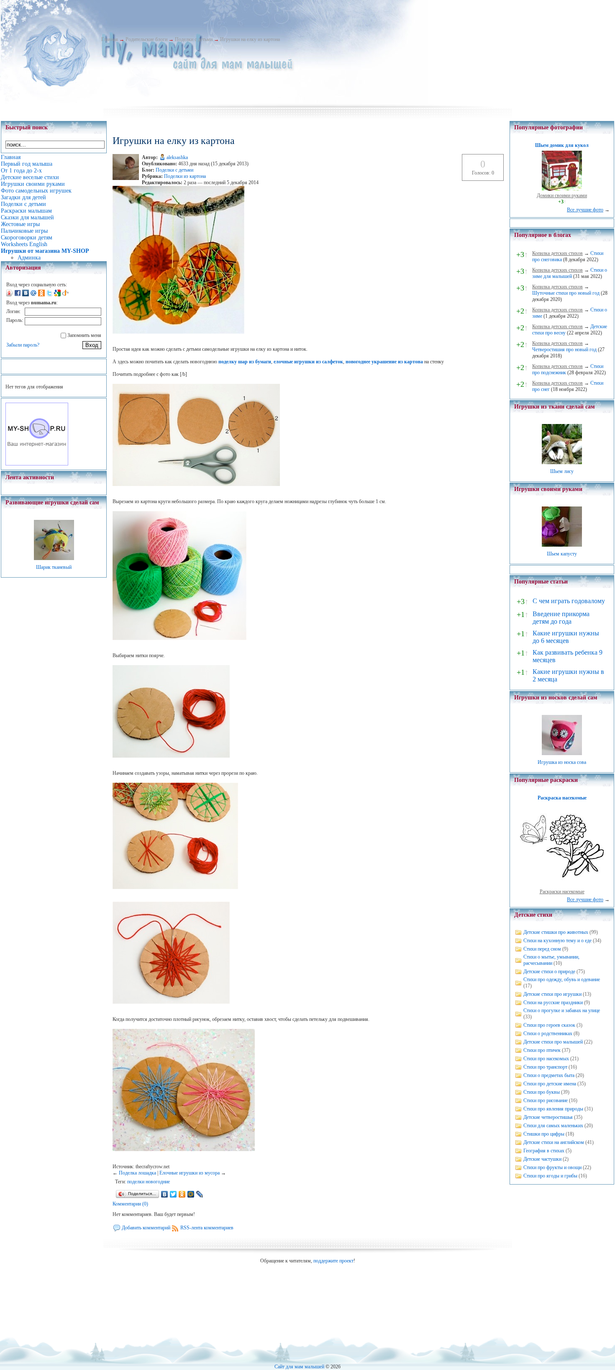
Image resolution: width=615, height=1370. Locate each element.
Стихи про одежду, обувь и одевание (561, 979)
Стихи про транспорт (545, 1067)
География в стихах (543, 1151)
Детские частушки (542, 1159)
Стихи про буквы (541, 1092)
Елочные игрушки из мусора (189, 1173)
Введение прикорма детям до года (561, 617)
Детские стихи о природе (549, 971)
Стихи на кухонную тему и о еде (557, 940)
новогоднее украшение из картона (384, 362)
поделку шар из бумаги (244, 362)
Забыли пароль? (22, 345)
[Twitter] (173, 1194)
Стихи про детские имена (549, 1084)
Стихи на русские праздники (553, 1002)
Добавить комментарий (146, 1228)
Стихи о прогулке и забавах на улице (561, 1010)
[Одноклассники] (182, 1194)
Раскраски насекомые (562, 891)
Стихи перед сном (542, 949)
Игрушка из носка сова (562, 762)
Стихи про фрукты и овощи (552, 1167)
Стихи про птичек (542, 1050)
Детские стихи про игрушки (552, 994)
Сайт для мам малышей (299, 1367)
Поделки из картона (185, 176)
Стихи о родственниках (547, 1033)
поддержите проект (333, 1261)
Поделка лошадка (137, 1173)
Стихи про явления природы (553, 1109)
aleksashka (177, 157)
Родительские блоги (146, 39)
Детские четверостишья (548, 1117)
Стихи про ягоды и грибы (550, 1176)
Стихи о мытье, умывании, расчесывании (551, 960)
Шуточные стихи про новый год (566, 293)
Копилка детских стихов (557, 253)
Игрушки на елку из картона (250, 39)
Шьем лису (562, 471)
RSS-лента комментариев (206, 1228)
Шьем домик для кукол (562, 145)
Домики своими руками (562, 195)
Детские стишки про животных (555, 932)
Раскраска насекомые (562, 798)
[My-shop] (36, 464)
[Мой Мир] (191, 1194)
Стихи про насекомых (546, 1059)
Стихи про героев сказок (549, 1025)
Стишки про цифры (543, 1134)
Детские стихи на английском (553, 1142)
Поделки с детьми (194, 39)
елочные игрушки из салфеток (308, 362)
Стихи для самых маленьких (553, 1125)
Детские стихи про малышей (553, 1042)
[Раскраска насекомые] (562, 885)
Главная (109, 39)
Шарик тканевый (54, 567)
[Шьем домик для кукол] (562, 189)
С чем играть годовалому (569, 600)
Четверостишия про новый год (564, 349)
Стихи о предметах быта (548, 1075)
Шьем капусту (562, 554)
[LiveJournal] (199, 1194)
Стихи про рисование (545, 1100)
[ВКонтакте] (164, 1194)
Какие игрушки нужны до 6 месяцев (566, 637)
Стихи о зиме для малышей (569, 273)
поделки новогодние (148, 1182)
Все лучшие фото (585, 210)
